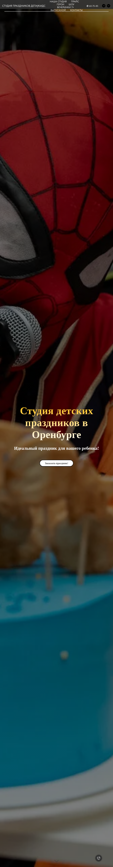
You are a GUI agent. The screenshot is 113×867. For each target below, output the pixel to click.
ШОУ (71, 4)
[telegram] (103, 5)
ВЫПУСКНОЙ (58, 10)
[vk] (108, 5)
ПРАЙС (75, 1)
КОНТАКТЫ (76, 10)
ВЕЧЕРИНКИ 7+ (65, 7)
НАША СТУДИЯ (58, 1)
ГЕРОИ (60, 4)
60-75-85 (93, 6)
